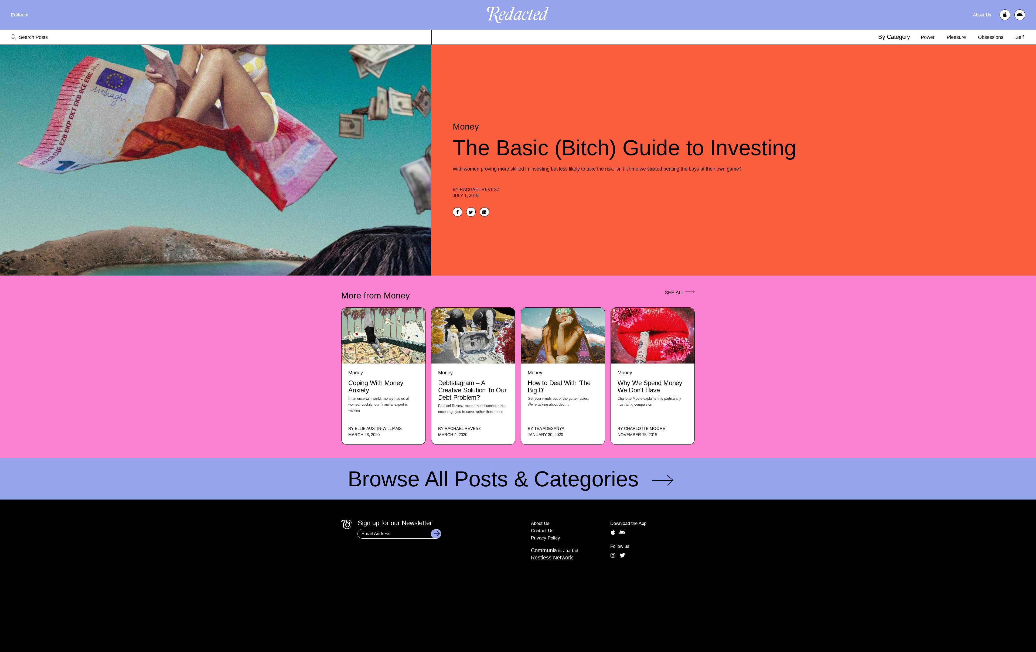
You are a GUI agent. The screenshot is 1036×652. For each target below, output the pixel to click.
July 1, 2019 (466, 195)
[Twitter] (622, 555)
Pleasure (956, 37)
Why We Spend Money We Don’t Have (650, 386)
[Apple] (1005, 14)
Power (928, 37)
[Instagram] (613, 555)
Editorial (19, 15)
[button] (510, 479)
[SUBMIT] (436, 534)
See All (675, 292)
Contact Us (542, 530)
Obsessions (990, 37)
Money (466, 126)
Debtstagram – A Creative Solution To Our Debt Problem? (472, 390)
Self (1019, 37)
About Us (982, 15)
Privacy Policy (545, 538)
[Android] (1019, 14)
